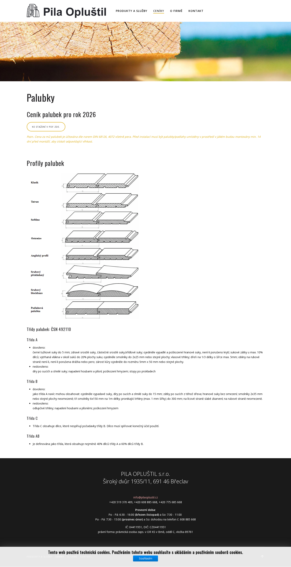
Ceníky (158, 11)
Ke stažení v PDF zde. (46, 126)
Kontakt (196, 11)
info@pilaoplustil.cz (145, 497)
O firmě (176, 11)
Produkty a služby (131, 11)
